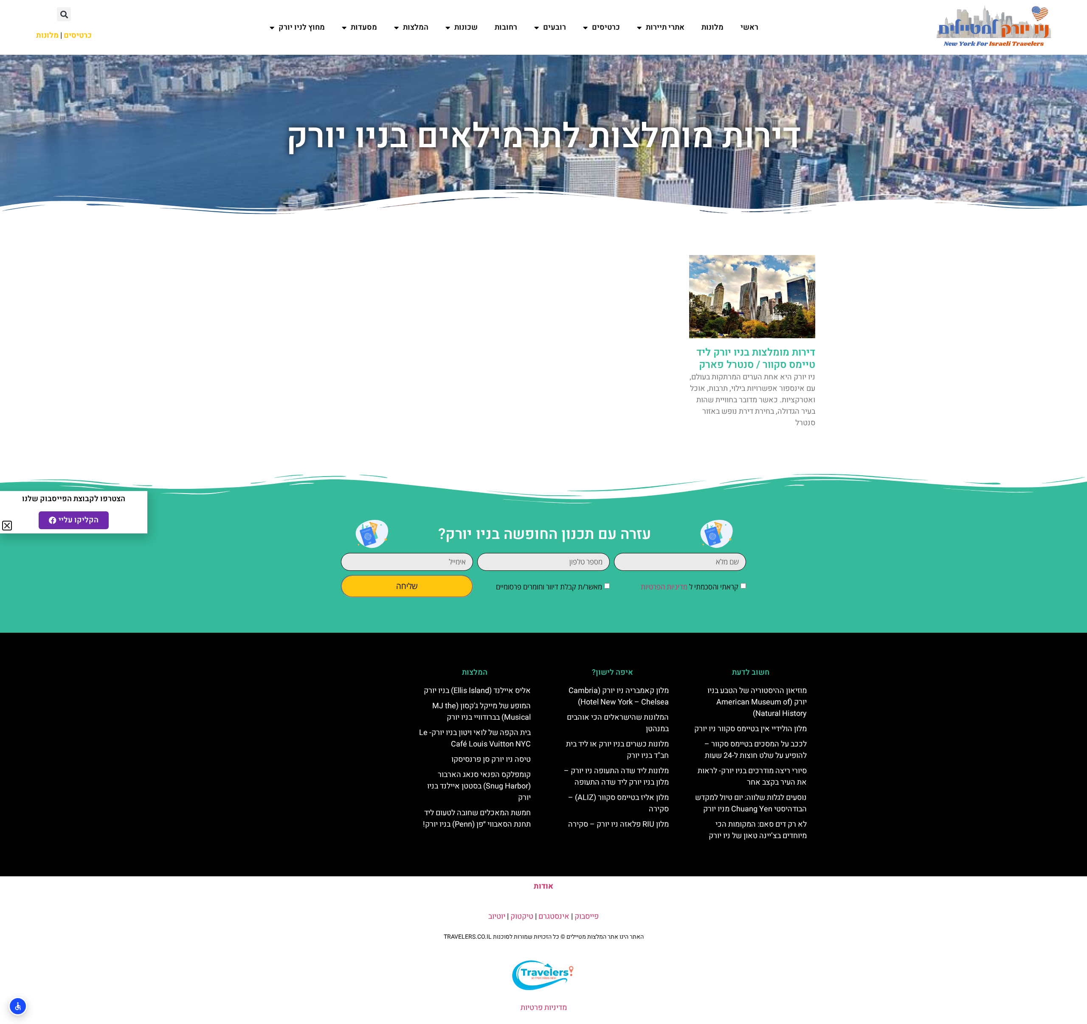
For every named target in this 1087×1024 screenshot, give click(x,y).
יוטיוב (496, 916)
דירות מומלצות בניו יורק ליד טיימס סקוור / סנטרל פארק (755, 358)
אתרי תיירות (665, 27)
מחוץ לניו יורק (302, 27)
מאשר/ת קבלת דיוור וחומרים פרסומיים (549, 587)
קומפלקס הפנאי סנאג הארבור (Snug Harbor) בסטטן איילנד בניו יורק (479, 786)
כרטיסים (606, 27)
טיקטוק (521, 916)
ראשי (749, 27)
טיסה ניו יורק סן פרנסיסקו (491, 759)
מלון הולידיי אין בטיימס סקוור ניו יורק (750, 729)
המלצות (415, 27)
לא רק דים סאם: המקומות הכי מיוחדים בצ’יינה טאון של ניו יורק (758, 830)
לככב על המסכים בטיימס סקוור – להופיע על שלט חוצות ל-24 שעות (755, 749)
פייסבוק (586, 916)
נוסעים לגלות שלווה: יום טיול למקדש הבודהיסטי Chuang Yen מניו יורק (751, 803)
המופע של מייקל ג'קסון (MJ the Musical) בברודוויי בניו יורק (481, 711)
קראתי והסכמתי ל (689, 587)
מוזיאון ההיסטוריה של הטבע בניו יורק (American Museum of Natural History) (757, 702)
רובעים (554, 27)
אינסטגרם (553, 916)
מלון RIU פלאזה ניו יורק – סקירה (618, 824)
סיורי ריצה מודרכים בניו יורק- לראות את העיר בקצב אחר (752, 776)
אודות (543, 886)
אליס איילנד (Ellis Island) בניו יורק (477, 690)
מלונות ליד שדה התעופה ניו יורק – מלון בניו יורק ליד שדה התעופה (616, 776)
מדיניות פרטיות (544, 1007)
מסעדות (364, 27)
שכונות (466, 27)
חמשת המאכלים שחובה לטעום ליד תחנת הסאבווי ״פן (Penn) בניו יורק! (477, 818)
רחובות (506, 27)
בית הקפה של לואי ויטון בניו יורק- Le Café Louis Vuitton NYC (475, 738)
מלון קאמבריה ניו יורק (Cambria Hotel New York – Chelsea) (619, 696)
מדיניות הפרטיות (664, 587)
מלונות (712, 27)
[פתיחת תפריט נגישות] (17, 1006)
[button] (64, 14)
